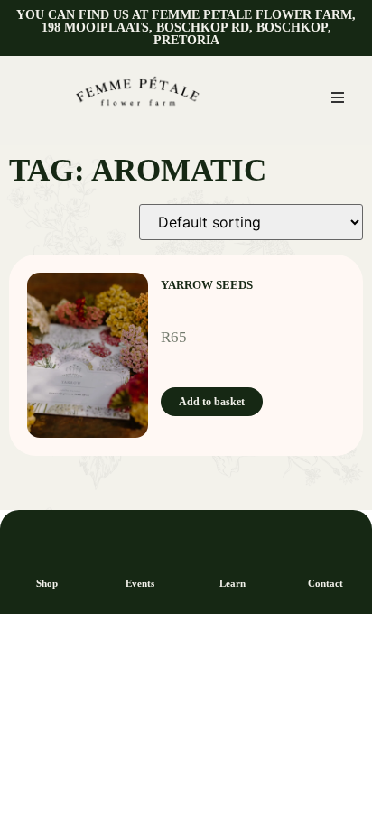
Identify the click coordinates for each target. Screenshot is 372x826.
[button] (337, 97)
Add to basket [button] (212, 401)
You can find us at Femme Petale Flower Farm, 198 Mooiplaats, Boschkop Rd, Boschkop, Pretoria (186, 27)
